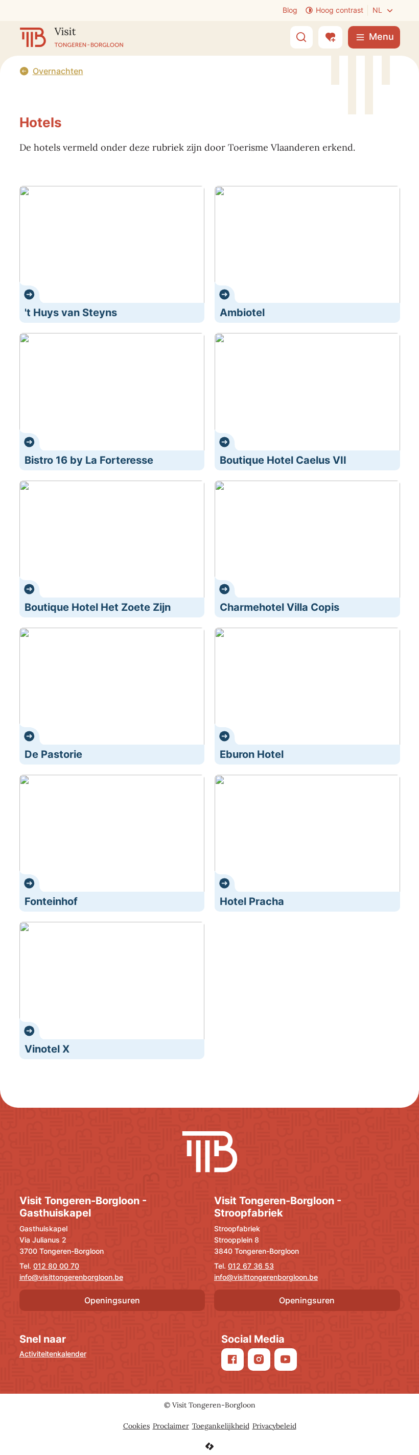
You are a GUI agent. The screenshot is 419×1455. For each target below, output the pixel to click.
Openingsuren (112, 1300)
